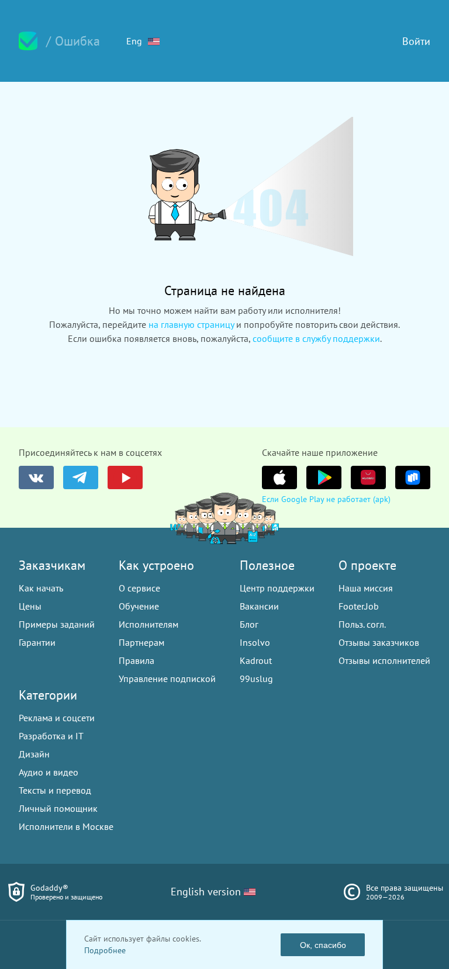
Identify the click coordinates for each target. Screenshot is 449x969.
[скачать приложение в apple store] (279, 477)
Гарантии (37, 642)
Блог (249, 624)
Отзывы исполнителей (384, 660)
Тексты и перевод (55, 790)
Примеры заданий (57, 624)
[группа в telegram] (80, 477)
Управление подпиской (167, 678)
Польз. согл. (362, 624)
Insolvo (255, 642)
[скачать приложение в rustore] (412, 477)
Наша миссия (366, 588)
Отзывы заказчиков (379, 642)
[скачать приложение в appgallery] (368, 477)
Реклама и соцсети (57, 718)
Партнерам (141, 642)
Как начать (41, 588)
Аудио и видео (48, 772)
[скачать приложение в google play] (323, 477)
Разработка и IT (51, 736)
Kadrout (256, 660)
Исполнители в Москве (66, 826)
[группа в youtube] (125, 477)
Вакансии (259, 606)
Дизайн (34, 754)
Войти (416, 41)
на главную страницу (191, 324)
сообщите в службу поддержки (316, 338)
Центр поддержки (277, 588)
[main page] (28, 41)
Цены (30, 606)
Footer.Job (359, 606)
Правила (136, 660)
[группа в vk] (36, 477)
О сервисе (139, 588)
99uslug (256, 678)
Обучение (139, 606)
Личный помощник (58, 808)
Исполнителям (148, 624)
